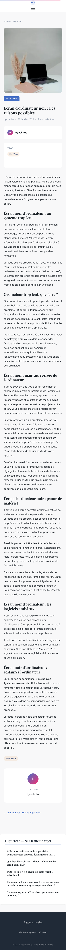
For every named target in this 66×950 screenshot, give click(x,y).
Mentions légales (27, 932)
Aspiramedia (33, 922)
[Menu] (33, 9)
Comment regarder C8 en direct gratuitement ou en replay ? (33, 894)
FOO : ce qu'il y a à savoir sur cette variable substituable (30, 873)
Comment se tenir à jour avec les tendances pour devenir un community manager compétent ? (33, 883)
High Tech (18, 21)
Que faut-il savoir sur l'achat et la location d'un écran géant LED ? (32, 863)
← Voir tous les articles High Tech (22, 812)
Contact (43, 932)
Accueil (7, 21)
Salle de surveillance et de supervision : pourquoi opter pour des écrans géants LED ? (31, 853)
